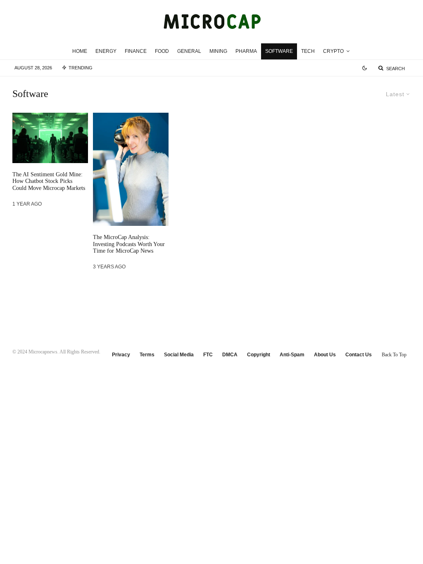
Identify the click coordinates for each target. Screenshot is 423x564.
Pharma (246, 51)
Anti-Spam (292, 355)
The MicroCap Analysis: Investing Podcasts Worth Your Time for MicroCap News (129, 244)
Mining (218, 51)
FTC (208, 355)
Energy (105, 51)
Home (79, 51)
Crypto (333, 51)
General (189, 51)
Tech (308, 51)
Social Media (179, 355)
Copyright (258, 355)
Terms (147, 355)
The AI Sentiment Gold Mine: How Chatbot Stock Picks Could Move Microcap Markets (48, 181)
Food (162, 51)
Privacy (121, 355)
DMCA (230, 355)
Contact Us (358, 355)
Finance (136, 51)
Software (279, 51)
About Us (325, 355)
